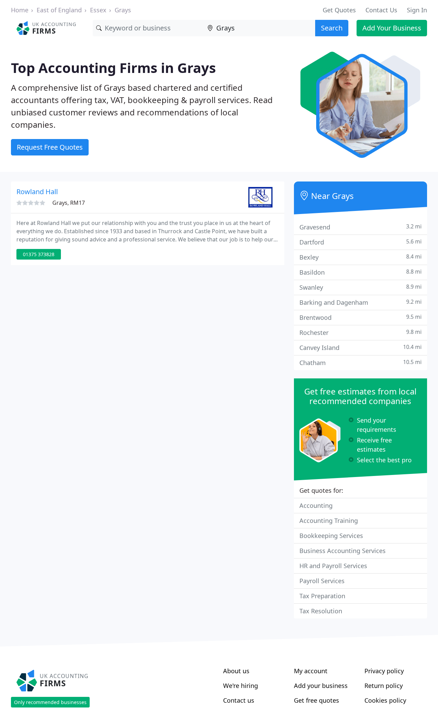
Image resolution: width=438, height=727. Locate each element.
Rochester (360, 332)
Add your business (321, 685)
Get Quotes (339, 10)
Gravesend (360, 227)
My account (310, 671)
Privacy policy (384, 671)
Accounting (316, 505)
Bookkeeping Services (331, 535)
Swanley (360, 287)
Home (19, 10)
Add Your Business (391, 28)
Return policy (383, 685)
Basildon (360, 272)
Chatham (360, 362)
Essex (98, 10)
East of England (59, 10)
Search (332, 28)
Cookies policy (385, 700)
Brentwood (360, 317)
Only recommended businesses (50, 702)
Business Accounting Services (342, 551)
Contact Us (381, 10)
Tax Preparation (322, 596)
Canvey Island (360, 347)
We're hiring (240, 685)
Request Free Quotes (50, 147)
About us (236, 671)
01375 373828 (38, 254)
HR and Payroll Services (333, 566)
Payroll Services (322, 581)
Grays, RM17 (68, 202)
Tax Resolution (320, 611)
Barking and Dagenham (360, 302)
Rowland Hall (37, 191)
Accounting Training (328, 520)
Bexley (360, 257)
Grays (123, 10)
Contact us (238, 700)
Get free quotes (316, 700)
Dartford (360, 242)
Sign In (417, 10)
